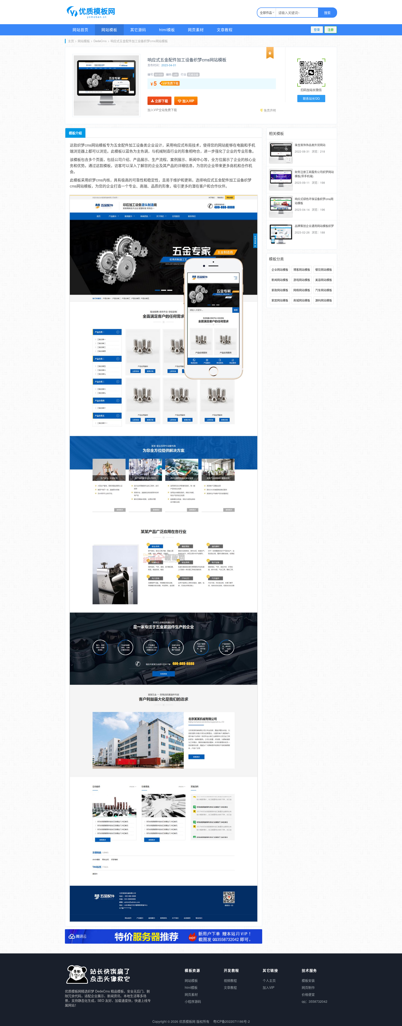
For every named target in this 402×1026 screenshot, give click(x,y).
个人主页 (269, 980)
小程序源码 (193, 1001)
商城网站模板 (301, 300)
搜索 (327, 12)
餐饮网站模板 (323, 270)
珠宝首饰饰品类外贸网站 (310, 145)
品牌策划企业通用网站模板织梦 (314, 226)
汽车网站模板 (323, 290)
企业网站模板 (279, 270)
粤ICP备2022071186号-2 (231, 1021)
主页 (71, 41)
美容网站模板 (323, 280)
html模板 (167, 29)
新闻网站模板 (279, 280)
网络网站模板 (301, 290)
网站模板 (109, 29)
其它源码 (138, 29)
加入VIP (187, 100)
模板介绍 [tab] (75, 133)
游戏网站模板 (301, 280)
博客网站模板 (301, 270)
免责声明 (269, 110)
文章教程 (225, 29)
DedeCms (100, 41)
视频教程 (230, 980)
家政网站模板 (279, 290)
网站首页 (80, 29)
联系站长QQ (311, 98)
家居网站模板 (279, 300)
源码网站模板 (323, 300)
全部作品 (266, 12)
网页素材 (196, 29)
